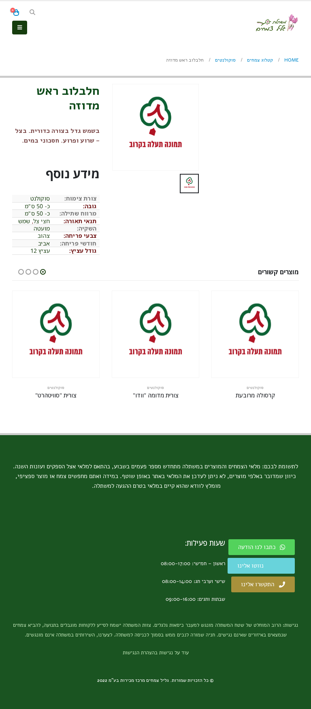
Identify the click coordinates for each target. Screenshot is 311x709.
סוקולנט (40, 198)
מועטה (42, 228)
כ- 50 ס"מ (37, 206)
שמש (24, 221)
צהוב (44, 235)
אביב (44, 243)
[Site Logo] (276, 23)
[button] (32, 12)
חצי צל (41, 221)
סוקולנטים (255, 388)
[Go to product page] (255, 334)
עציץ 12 (40, 250)
